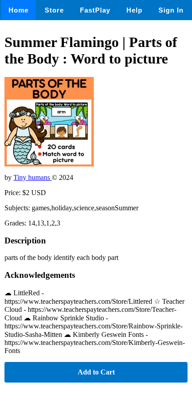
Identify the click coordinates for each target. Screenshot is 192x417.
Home (18, 10)
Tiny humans (32, 177)
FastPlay (95, 10)
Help (134, 10)
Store (54, 10)
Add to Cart (96, 372)
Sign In (171, 10)
